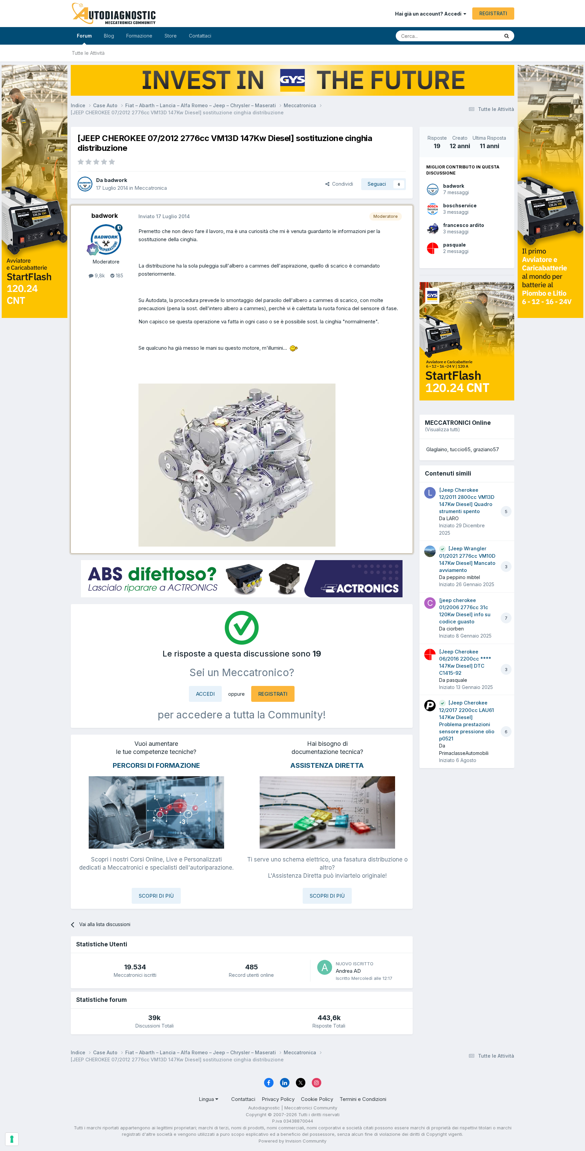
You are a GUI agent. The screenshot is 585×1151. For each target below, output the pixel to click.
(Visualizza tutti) (442, 429)
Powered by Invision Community (292, 1141)
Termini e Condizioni (363, 1099)
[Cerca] (506, 35)
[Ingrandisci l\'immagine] (294, 348)
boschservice (460, 205)
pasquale (454, 245)
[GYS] (34, 567)
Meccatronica (150, 188)
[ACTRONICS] (242, 578)
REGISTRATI (493, 13)
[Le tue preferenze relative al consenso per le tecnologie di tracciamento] (11, 1139)
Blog (109, 36)
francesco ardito (463, 225)
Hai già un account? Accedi (429, 14)
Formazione (139, 36)
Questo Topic (476, 35)
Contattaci (200, 36)
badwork (453, 186)
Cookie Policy (317, 1099)
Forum (84, 36)
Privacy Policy (278, 1099)
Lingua (207, 1099)
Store (171, 36)
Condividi (341, 184)
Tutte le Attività (88, 53)
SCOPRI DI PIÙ (156, 896)
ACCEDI (205, 694)
